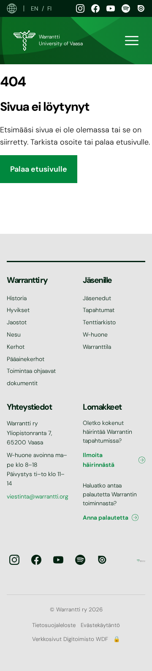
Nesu (14, 334)
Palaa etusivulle (38, 169)
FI (49, 8)
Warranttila (97, 347)
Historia (17, 298)
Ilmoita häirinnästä (98, 459)
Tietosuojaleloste (54, 625)
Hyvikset (18, 310)
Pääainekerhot (25, 359)
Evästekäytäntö (100, 625)
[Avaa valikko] (131, 40)
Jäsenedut (97, 298)
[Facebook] (95, 8)
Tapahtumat (98, 310)
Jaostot (17, 322)
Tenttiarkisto (99, 322)
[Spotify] (126, 8)
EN (34, 8)
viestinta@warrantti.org (37, 496)
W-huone (95, 334)
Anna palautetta (105, 517)
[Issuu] (141, 8)
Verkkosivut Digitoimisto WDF (70, 639)
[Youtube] (110, 8)
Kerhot (15, 347)
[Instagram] (80, 8)
